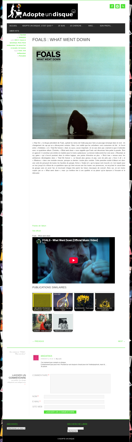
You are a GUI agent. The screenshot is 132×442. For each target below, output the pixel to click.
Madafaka (46, 356)
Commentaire (40, 375)
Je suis (61, 26)
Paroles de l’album (39, 226)
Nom (35, 396)
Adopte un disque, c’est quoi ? (37, 26)
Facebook (112, 6)
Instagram (117, 6)
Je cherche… (76, 26)
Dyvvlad (23, 35)
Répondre (59, 359)
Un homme (22, 48)
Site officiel (36, 231)
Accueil (13, 26)
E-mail (36, 401)
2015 (16, 40)
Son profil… (106, 26)
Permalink (22, 56)
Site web (37, 407)
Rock (20, 42)
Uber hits (14, 31)
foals (20, 50)
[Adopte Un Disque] (42, 19)
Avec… (91, 26)
